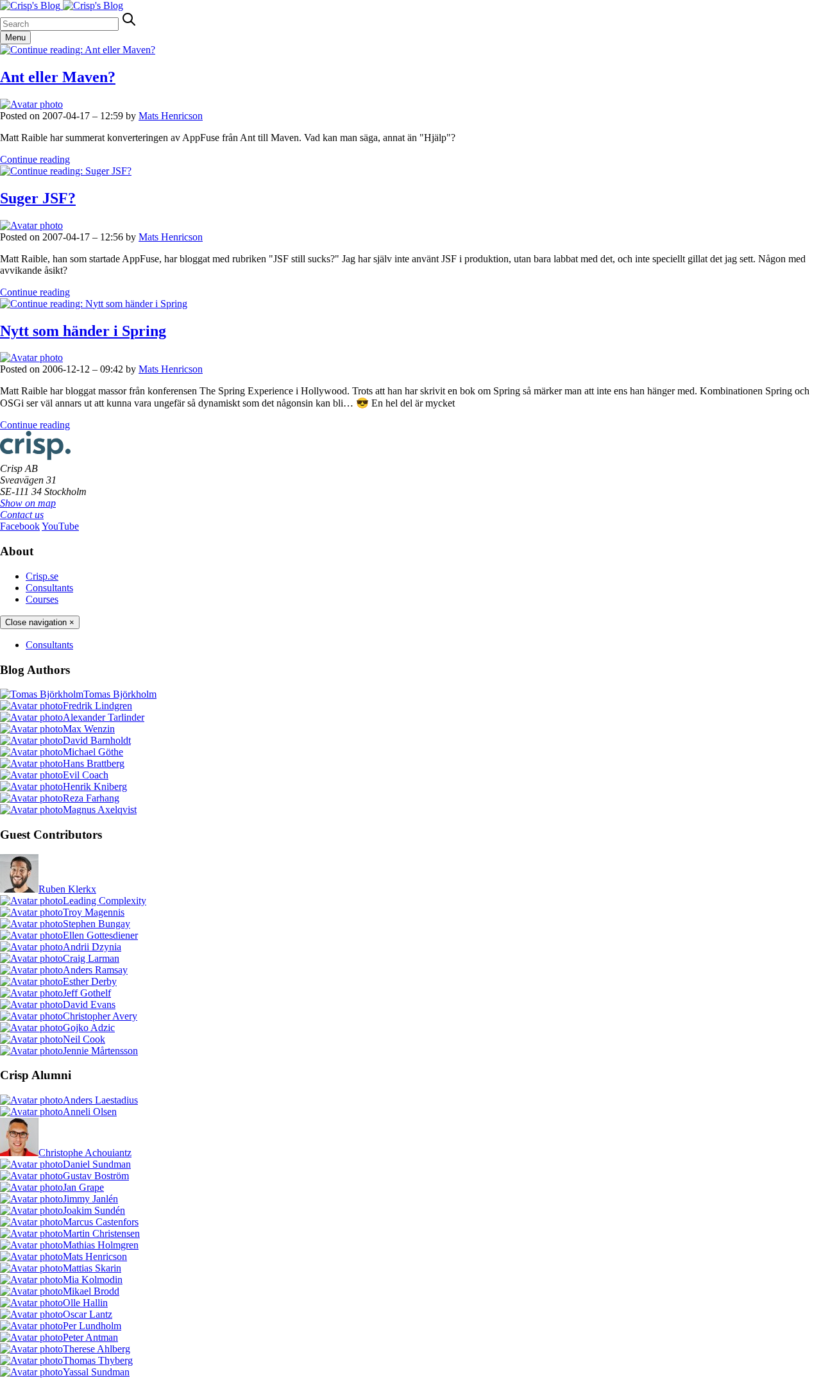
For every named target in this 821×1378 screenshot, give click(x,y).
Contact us (22, 514)
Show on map (28, 503)
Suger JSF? (38, 198)
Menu (15, 37)
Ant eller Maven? (57, 77)
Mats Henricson (171, 115)
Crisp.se (42, 576)
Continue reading (35, 159)
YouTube (60, 526)
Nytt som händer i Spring (83, 331)
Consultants (49, 587)
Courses (42, 599)
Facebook (20, 526)
